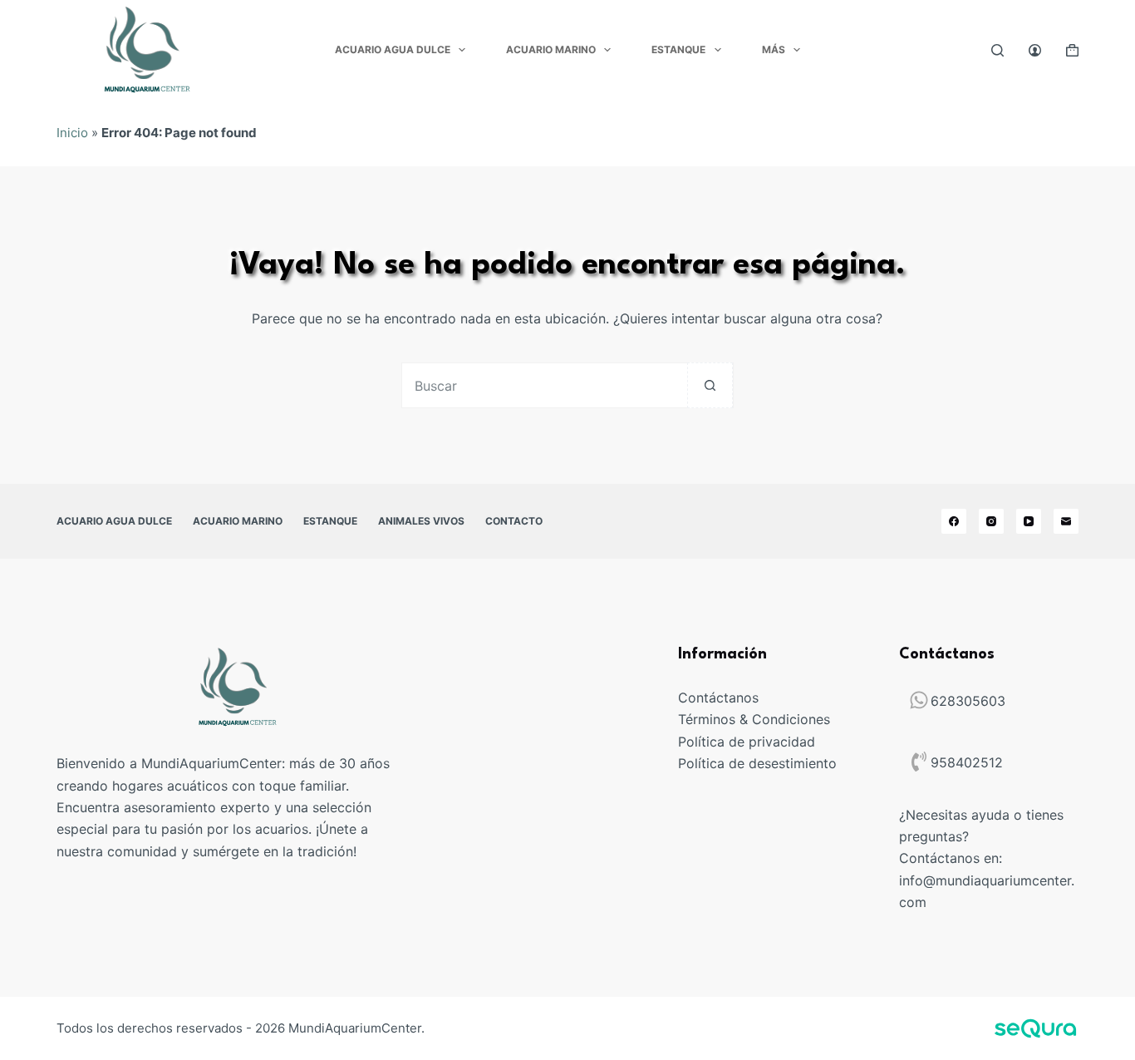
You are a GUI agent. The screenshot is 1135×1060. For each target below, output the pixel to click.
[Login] (1035, 50)
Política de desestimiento (757, 763)
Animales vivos (421, 521)
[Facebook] (953, 521)
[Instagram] (991, 521)
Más (773, 49)
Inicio (72, 133)
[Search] (997, 50)
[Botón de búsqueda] (710, 385)
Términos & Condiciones (754, 719)
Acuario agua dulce (392, 49)
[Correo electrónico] (1066, 521)
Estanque (678, 49)
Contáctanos (718, 697)
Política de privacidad (746, 741)
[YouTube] (1028, 521)
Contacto (514, 521)
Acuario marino (551, 49)
